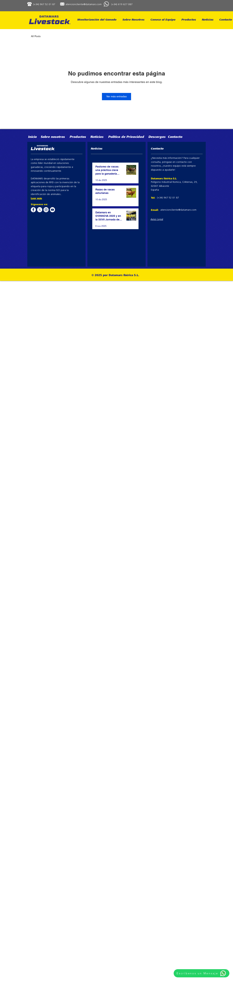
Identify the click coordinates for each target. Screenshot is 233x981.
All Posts (36, 36)
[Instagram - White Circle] (46, 209)
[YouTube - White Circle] (52, 209)
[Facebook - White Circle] (33, 209)
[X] (39, 209)
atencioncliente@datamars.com (84, 4)
